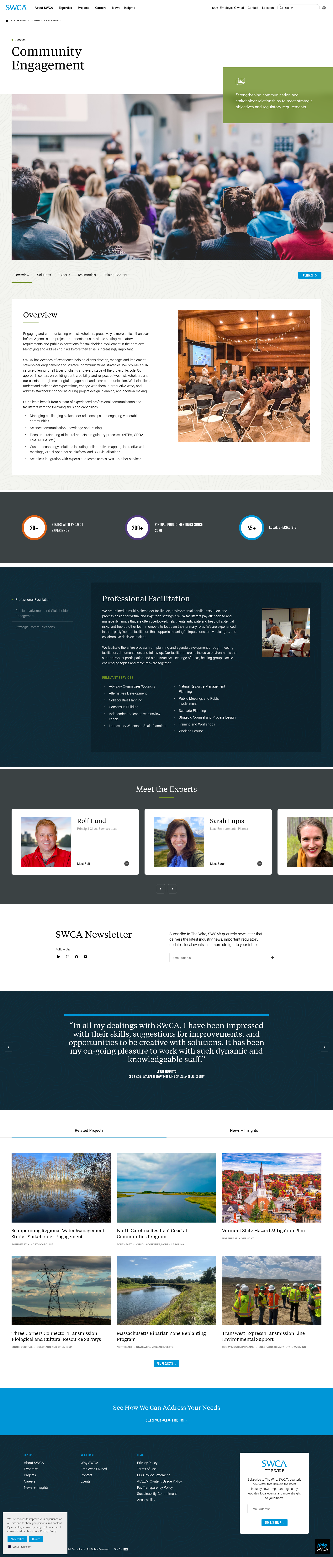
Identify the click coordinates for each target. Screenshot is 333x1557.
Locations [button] (268, 8)
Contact (253, 8)
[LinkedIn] (59, 957)
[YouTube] (85, 957)
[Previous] (160, 888)
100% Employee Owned (228, 8)
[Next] (172, 888)
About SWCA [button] (44, 8)
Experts (64, 274)
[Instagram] (68, 957)
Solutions (44, 274)
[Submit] (272, 957)
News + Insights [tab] (244, 1130)
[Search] (281, 8)
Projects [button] (83, 8)
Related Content (115, 274)
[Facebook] (76, 957)
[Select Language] (324, 7)
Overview (21, 274)
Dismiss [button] (36, 1539)
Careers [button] (100, 8)
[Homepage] (16, 7)
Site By (118, 1549)
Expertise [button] (65, 8)
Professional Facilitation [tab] (32, 599)
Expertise (20, 20)
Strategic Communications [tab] (35, 627)
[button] (19, 1547)
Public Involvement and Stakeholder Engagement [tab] (42, 613)
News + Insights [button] (123, 8)
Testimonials (87, 274)
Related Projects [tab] (89, 1130)
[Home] (7, 20)
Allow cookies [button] (17, 1539)
